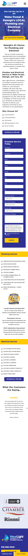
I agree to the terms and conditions (12, 234)
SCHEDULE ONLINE (12, 132)
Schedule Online (10, 551)
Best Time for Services (10, 202)
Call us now (21, 554)
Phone (6, 165)
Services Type (8, 208)
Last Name (7, 153)
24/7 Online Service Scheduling (14, 37)
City (6, 177)
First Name (7, 147)
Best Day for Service (9, 196)
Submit (11, 240)
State (6, 183)
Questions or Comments (10, 214)
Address (6, 171)
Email (6, 159)
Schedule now (7, 554)
